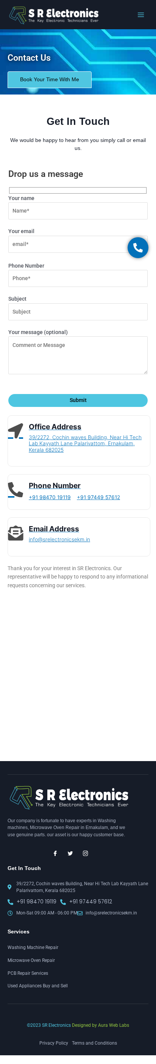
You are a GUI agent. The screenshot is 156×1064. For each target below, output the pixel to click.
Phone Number (26, 266)
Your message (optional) (38, 332)
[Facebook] (55, 853)
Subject (17, 299)
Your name (21, 198)
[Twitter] (70, 853)
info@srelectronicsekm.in (59, 539)
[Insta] (85, 853)
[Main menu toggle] (141, 14)
